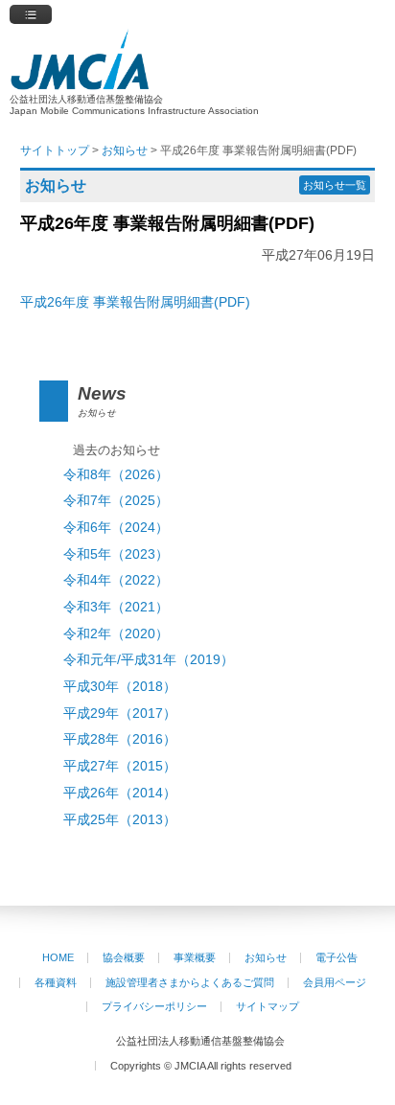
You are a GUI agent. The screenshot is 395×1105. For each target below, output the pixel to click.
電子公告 (336, 957)
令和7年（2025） (116, 501)
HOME (58, 957)
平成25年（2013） (119, 820)
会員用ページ (334, 982)
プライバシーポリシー (154, 1006)
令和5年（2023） (116, 554)
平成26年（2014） (119, 793)
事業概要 (195, 957)
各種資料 (56, 982)
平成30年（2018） (119, 686)
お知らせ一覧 (334, 185)
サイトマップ (267, 1006)
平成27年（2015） (119, 766)
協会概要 (124, 957)
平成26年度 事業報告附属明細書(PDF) (135, 302)
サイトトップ (54, 150)
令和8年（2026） (116, 475)
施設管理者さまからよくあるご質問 (189, 982)
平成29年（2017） (119, 713)
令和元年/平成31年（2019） (148, 660)
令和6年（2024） (116, 527)
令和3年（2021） (116, 607)
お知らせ (265, 957)
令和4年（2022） (116, 580)
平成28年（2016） (119, 739)
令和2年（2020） (116, 634)
